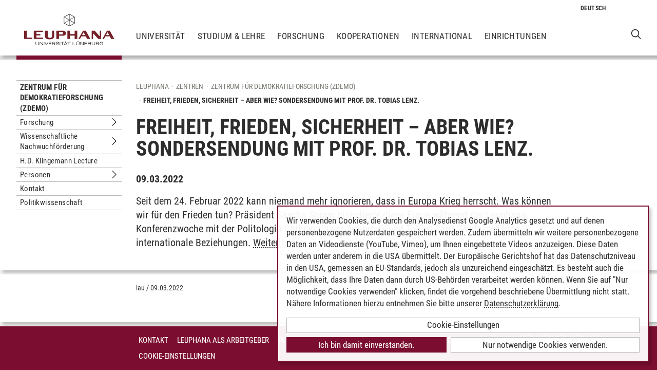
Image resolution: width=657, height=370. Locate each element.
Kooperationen (368, 36)
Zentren (189, 86)
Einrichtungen (516, 36)
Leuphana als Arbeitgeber (223, 340)
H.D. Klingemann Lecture (59, 160)
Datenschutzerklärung (521, 303)
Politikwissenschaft (51, 202)
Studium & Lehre (231, 36)
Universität (160, 36)
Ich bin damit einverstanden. (366, 345)
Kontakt (32, 188)
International (442, 36)
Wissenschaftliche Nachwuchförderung (52, 141)
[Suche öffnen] (636, 34)
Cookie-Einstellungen (177, 356)
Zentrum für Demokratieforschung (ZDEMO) (62, 98)
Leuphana (152, 86)
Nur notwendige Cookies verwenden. (545, 345)
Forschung (300, 36)
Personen (35, 174)
